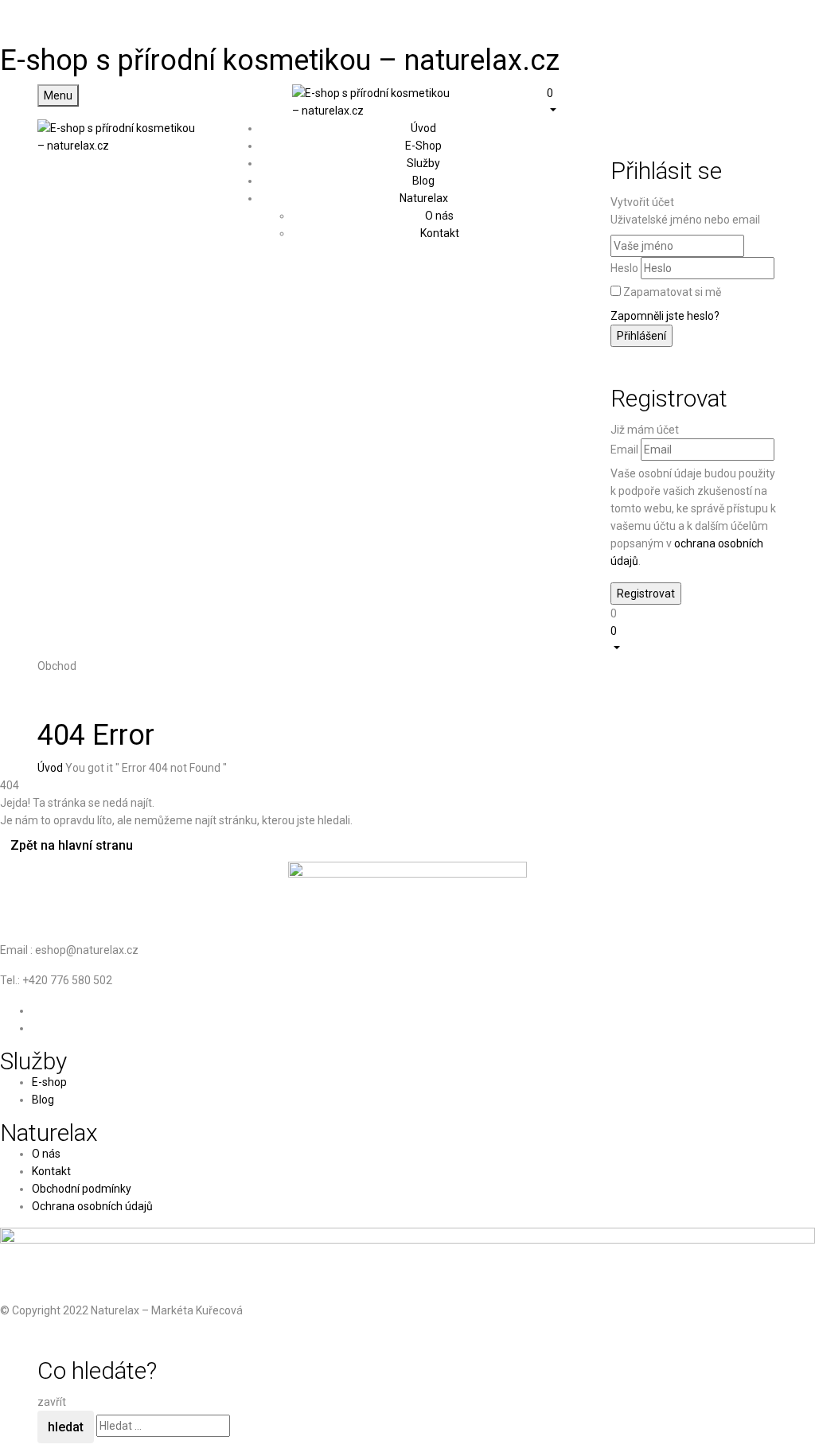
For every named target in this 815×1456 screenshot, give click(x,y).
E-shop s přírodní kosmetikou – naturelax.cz (280, 60)
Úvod (50, 767)
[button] (662, 100)
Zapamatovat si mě (672, 292)
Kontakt (439, 233)
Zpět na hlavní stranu (71, 845)
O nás (439, 215)
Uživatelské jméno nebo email (685, 219)
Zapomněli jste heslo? (664, 315)
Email (624, 449)
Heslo (624, 268)
